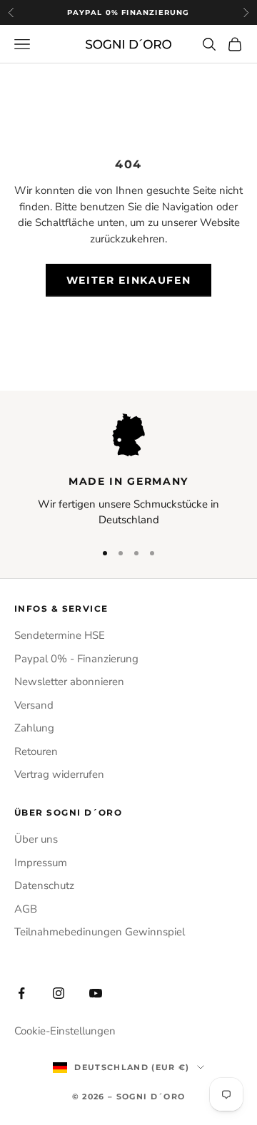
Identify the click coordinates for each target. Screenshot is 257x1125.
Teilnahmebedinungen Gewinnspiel (99, 932)
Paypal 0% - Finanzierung (76, 659)
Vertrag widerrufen (59, 774)
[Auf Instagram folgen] (58, 993)
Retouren (36, 751)
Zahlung (34, 728)
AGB (25, 909)
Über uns (36, 839)
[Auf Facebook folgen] (21, 993)
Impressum (40, 863)
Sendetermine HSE (59, 635)
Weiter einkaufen (128, 280)
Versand (34, 705)
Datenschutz (44, 885)
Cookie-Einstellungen (65, 1031)
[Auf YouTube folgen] (96, 993)
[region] (128, 470)
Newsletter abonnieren (69, 681)
